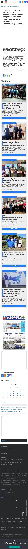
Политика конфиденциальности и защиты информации (13, 518)
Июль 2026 (10, 459)
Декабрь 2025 (11, 462)
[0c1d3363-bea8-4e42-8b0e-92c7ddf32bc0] (14, 426)
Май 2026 (22, 459)
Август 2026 (4, 459)
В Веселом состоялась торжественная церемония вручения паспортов (12, 217)
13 (13, 393)
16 (23, 393)
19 (10, 395)
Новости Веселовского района (13, 6)
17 (3, 395)
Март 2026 (10, 460)
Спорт (12, 12)
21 (17, 395)
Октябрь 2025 (4, 464)
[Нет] (26, 544)
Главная (3, 6)
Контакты (8, 448)
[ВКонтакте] (3, 76)
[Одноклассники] (5, 76)
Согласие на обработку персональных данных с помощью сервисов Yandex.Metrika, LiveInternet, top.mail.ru (12, 523)
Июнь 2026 (16, 459)
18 (7, 395)
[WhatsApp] (9, 76)
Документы (4, 449)
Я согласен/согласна (14, 546)
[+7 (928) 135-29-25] (2, 495)
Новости (3, 448)
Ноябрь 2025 (18, 462)
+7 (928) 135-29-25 (8, 495)
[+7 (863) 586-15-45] (2, 492)
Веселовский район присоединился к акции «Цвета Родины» (14, 180)
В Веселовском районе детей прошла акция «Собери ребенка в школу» (14, 254)
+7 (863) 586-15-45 (8, 492)
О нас (13, 448)
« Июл (4, 402)
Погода (4, 440)
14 (17, 393)
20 (13, 395)
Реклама (22, 448)
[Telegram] (25, 2)
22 (20, 395)
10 (3, 393)
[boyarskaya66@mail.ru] (2, 497)
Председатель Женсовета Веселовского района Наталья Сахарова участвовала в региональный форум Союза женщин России (13, 293)
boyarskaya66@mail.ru (9, 497)
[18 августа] (14, 332)
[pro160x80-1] (21, 509)
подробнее (7, 542)
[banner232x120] (21, 503)
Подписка (17, 448)
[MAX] (27, 2)
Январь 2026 (4, 462)
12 (10, 393)
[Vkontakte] (20, 2)
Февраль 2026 (17, 460)
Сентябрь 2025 (12, 464)
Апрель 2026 (4, 460)
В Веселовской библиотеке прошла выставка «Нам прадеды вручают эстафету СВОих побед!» (12, 106)
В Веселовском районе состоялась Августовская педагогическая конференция (13, 143)
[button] (1, 2)
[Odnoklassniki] (22, 2)
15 (20, 393)
